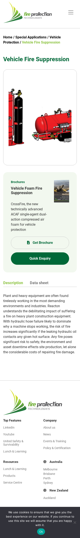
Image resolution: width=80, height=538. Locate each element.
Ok (41, 531)
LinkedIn (9, 427)
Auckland (49, 498)
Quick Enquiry (40, 258)
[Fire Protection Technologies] (30, 12)
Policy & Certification (57, 448)
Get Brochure (42, 243)
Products (9, 475)
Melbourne (50, 469)
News (47, 434)
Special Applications (31, 37)
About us (49, 427)
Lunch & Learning (14, 451)
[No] (75, 522)
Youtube (8, 434)
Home (7, 37)
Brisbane (49, 473)
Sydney (48, 482)
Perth (47, 478)
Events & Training (54, 441)
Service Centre (12, 482)
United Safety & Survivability (13, 442)
